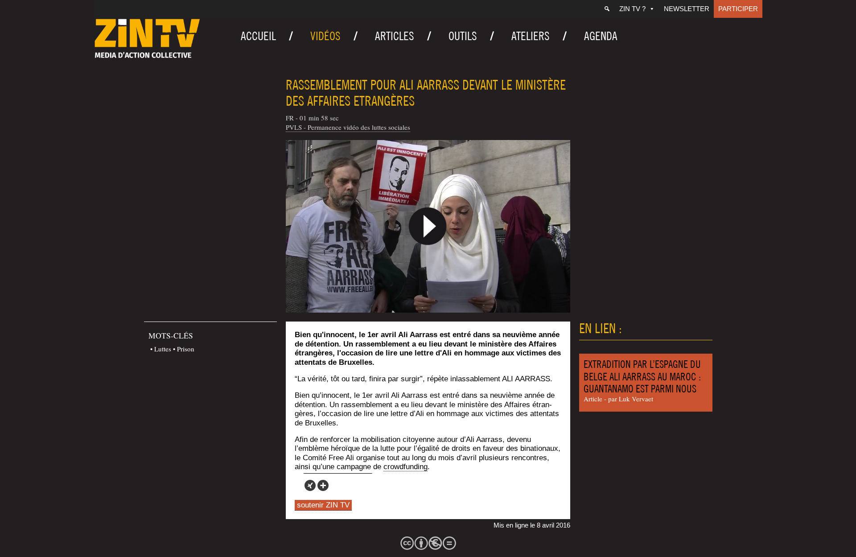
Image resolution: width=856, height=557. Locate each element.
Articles (394, 36)
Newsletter (686, 8)
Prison (185, 348)
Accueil (258, 36)
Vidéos (325, 36)
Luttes (162, 348)
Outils (463, 36)
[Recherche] (607, 9)
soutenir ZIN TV (323, 505)
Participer (738, 8)
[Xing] (310, 485)
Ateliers (530, 36)
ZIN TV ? (632, 8)
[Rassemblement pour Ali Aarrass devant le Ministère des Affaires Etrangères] (428, 226)
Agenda (600, 36)
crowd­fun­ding (405, 466)
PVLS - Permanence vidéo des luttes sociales (348, 127)
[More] (323, 485)
